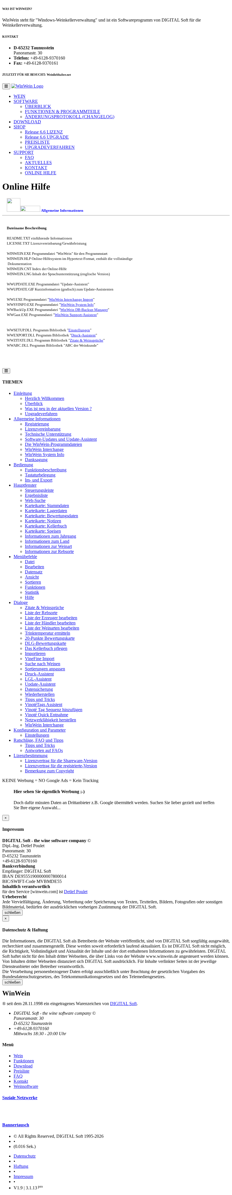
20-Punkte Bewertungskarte (50, 638)
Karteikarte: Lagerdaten (46, 510)
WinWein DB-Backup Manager (84, 310)
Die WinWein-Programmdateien (53, 444)
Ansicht (32, 577)
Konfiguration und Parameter (40, 730)
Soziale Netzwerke (19, 1097)
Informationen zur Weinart (48, 546)
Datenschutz (25, 1156)
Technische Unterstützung (48, 434)
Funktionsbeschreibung (45, 469)
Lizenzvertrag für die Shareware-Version (61, 760)
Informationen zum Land (47, 541)
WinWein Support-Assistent (76, 315)
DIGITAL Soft (123, 1003)
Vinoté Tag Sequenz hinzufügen (53, 709)
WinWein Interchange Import (71, 299)
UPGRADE (47, 137)
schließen (12, 912)
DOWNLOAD (27, 121)
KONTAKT (36, 167)
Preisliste (21, 1071)
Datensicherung (39, 689)
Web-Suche (35, 500)
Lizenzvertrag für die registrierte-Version (61, 765)
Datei (30, 561)
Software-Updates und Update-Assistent (61, 439)
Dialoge (21, 602)
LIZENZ (44, 132)
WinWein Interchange (44, 449)
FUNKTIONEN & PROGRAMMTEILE (62, 111)
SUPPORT (24, 152)
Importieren (35, 653)
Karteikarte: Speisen (43, 531)
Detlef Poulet (75, 891)
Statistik (32, 592)
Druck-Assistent (83, 335)
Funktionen (35, 587)
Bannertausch (15, 1124)
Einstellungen (79, 330)
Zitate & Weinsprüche (86, 340)
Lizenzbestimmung (31, 755)
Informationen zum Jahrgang (50, 536)
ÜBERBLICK (38, 106)
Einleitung (23, 393)
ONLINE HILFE (40, 172)
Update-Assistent (40, 684)
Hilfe (29, 597)
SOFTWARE (26, 101)
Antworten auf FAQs (44, 750)
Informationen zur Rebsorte (49, 551)
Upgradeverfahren (41, 413)
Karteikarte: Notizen (43, 520)
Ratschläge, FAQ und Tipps (38, 740)
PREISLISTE (37, 142)
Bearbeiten (34, 566)
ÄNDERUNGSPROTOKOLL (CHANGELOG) (69, 116)
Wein (18, 1055)
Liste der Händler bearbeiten (50, 622)
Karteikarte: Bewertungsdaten (51, 515)
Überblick (34, 403)
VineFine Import (39, 658)
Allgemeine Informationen (37, 418)
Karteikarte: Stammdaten (47, 505)
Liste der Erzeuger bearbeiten (51, 617)
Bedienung (23, 464)
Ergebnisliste (36, 495)
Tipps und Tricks (40, 699)
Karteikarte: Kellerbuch (46, 526)
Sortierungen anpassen (45, 668)
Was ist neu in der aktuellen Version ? (58, 408)
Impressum (23, 1176)
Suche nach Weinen (42, 663)
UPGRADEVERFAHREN (50, 147)
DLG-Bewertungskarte (45, 643)
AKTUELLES (38, 162)
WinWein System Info (77, 304)
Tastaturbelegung (40, 475)
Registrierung (37, 423)
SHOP (19, 126)
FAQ (29, 157)
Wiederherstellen (40, 694)
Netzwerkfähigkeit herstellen (50, 719)
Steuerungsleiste (39, 490)
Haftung (21, 1166)
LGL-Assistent (38, 679)
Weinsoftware (26, 1086)
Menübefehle (25, 556)
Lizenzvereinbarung (43, 429)
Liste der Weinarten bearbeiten (52, 628)
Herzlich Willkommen (44, 398)
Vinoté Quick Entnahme (46, 714)
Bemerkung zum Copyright (49, 770)
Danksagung (36, 459)
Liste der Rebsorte (41, 612)
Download (23, 1065)
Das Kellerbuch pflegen (46, 648)
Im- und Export (38, 480)
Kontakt (21, 1081)
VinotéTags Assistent (43, 704)
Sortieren (33, 582)
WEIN (19, 96)
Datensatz (33, 571)
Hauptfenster (25, 485)
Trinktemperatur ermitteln (47, 633)
